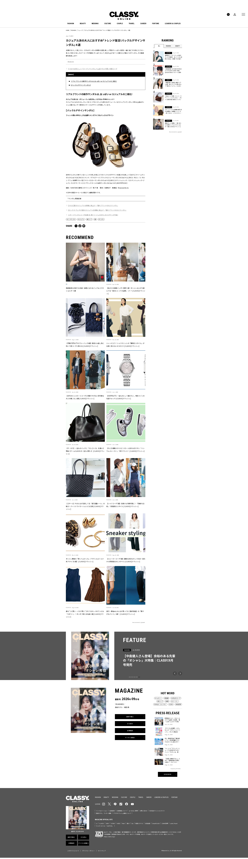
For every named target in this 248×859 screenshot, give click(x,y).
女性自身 (147, 823)
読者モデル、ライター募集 (103, 813)
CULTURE (107, 23)
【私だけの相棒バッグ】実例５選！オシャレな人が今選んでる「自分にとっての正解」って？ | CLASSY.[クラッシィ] (125, 291)
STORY (113, 823)
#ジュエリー (158, 698)
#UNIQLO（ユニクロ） (160, 704)
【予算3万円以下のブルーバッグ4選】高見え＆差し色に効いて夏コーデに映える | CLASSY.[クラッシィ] (85, 344)
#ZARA (171, 704)
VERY (107, 823)
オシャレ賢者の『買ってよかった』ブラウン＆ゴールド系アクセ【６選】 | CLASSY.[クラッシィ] (85, 560)
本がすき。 (110, 826)
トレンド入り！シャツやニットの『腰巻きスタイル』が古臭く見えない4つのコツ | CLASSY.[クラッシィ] (125, 344)
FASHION (70, 23)
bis (132, 823)
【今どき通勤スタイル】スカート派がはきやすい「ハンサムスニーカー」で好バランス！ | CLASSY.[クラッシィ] (125, 449)
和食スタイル (139, 823)
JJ (96, 823)
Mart (123, 823)
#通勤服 (166, 698)
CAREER (143, 23)
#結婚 (167, 701)
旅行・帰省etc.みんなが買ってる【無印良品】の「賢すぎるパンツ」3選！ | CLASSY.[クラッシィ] (125, 612)
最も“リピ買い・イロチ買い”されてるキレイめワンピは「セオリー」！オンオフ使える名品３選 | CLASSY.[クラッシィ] (85, 614)
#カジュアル (81, 219)
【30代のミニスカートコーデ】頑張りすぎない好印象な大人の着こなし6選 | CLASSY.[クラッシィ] (85, 397)
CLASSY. (101, 823)
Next (180, 673)
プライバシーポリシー (88, 851)
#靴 (95, 219)
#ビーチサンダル (71, 219)
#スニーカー (174, 701)
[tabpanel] (124, 656)
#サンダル (101, 219)
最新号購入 (130, 716)
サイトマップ (102, 851)
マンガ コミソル (100, 826)
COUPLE (120, 23)
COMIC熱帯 (165, 823)
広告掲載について (122, 811)
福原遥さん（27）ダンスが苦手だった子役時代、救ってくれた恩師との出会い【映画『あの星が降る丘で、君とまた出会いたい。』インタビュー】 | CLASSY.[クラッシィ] (173, 57)
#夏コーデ (89, 219)
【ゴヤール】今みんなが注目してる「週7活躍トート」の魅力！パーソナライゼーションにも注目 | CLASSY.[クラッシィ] (85, 506)
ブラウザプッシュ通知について (122, 813)
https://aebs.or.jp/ (109, 837)
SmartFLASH (156, 823)
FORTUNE (155, 23)
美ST (128, 823)
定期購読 (130, 730)
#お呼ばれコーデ (175, 698)
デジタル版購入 (130, 737)
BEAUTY (83, 23)
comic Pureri (174, 823)
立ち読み (130, 723)
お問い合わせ (143, 811)
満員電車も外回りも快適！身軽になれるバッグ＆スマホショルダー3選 (85, 289)
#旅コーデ (160, 701)
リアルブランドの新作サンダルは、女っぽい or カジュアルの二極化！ (94, 81)
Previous (175, 673)
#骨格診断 (178, 704)
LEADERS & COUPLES (173, 23)
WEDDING (95, 23)
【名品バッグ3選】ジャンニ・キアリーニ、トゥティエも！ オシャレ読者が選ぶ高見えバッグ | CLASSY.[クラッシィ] (173, 97)
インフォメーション (101, 811)
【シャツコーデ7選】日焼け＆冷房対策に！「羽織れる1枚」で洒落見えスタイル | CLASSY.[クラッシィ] (125, 504)
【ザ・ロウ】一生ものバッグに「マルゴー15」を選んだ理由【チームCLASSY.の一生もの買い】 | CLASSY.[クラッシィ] (85, 451)
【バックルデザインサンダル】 (81, 85)
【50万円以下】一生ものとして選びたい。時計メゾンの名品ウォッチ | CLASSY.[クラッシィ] (125, 397)
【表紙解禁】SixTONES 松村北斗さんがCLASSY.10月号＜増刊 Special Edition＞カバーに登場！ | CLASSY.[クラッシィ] (173, 70)
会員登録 (112, 811)
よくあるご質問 (133, 811)
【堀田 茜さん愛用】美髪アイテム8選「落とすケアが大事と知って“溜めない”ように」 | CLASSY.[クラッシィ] (173, 84)
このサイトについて (73, 851)
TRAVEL (131, 23)
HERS (118, 823)
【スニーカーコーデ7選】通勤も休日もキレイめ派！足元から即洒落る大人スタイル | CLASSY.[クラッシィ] (125, 560)
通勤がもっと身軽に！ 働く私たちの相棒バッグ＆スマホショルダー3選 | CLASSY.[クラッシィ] (173, 124)
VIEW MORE (167, 774)
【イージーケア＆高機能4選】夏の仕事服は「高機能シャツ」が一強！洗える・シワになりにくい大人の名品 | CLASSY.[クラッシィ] (173, 111)
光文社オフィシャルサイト (157, 811)
